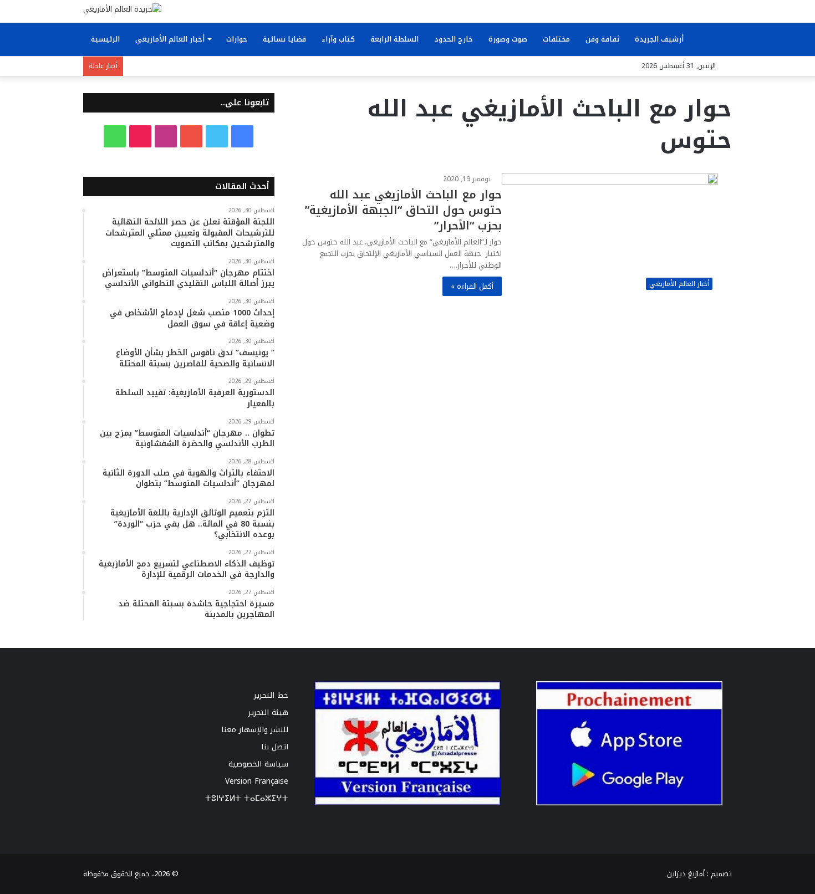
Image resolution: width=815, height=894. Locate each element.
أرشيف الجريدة (659, 39)
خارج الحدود (453, 39)
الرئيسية (105, 39)
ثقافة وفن (602, 39)
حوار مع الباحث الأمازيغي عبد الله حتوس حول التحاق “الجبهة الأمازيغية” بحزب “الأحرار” (403, 210)
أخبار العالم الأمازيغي (170, 39)
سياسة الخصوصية (258, 764)
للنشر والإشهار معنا (254, 730)
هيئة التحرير (268, 712)
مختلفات (556, 39)
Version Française (256, 781)
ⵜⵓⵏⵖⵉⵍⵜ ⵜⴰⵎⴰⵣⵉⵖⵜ (246, 798)
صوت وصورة (507, 39)
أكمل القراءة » (472, 286)
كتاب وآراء (338, 39)
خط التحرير (271, 695)
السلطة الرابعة (394, 39)
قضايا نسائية (284, 39)
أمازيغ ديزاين (686, 874)
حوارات (236, 39)
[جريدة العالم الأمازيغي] (122, 9)
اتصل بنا (274, 747)
